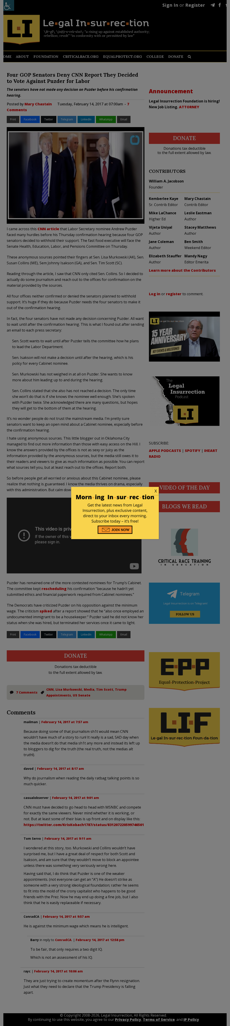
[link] (115, 491)
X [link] (156, 491)
